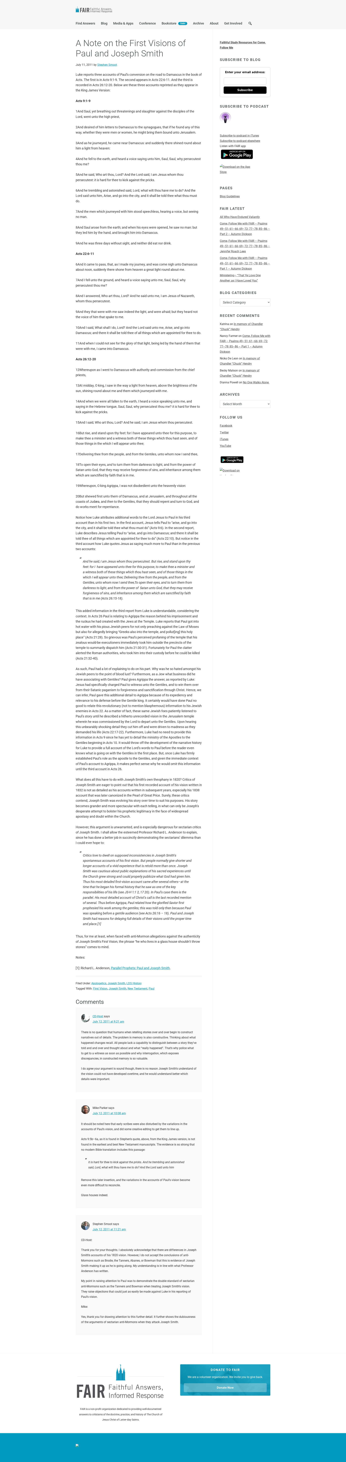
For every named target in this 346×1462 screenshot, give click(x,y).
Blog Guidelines (230, 196)
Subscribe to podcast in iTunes (239, 135)
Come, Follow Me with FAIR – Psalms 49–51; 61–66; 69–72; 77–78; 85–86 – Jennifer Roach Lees (245, 246)
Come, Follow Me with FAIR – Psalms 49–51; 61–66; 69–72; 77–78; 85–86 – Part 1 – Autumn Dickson (245, 263)
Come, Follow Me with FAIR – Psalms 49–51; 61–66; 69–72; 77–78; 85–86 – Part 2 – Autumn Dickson (245, 229)
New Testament (137, 988)
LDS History (134, 983)
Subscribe (245, 90)
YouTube (225, 446)
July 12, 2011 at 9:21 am (108, 1021)
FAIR (112, 10)
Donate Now (225, 1387)
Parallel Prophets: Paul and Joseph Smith (140, 968)
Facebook (226, 425)
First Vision (100, 988)
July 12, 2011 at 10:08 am (109, 1113)
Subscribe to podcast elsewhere (240, 141)
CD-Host (98, 1016)
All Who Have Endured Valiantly (240, 217)
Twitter (224, 432)
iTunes (224, 439)
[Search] (250, 24)
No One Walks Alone (256, 382)
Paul (151, 988)
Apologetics (98, 983)
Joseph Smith (116, 983)
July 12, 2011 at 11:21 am (109, 1229)
